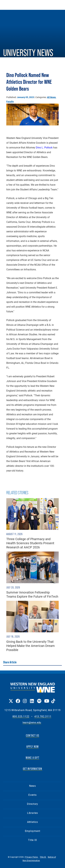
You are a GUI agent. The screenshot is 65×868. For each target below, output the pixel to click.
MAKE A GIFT (32, 757)
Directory (32, 803)
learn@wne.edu (32, 722)
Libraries (32, 812)
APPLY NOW (32, 746)
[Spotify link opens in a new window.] (39, 699)
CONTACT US (32, 735)
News (32, 785)
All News (51, 97)
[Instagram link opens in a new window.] (25, 699)
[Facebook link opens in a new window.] (18, 699)
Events (32, 794)
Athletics (32, 821)
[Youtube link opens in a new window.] (46, 699)
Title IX (32, 840)
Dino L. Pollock (44, 147)
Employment (32, 831)
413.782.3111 (42, 716)
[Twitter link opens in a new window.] (11, 699)
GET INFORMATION (32, 768)
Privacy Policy (31, 857)
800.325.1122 (21, 716)
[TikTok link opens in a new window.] (53, 699)
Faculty (10, 101)
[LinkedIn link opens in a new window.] (32, 699)
